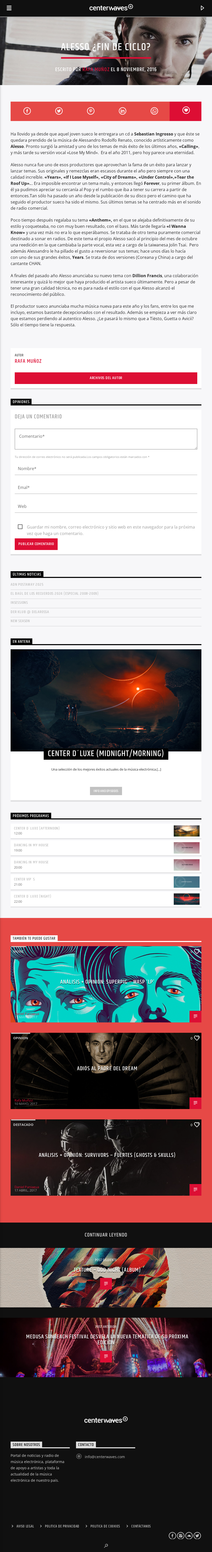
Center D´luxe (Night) (32, 896)
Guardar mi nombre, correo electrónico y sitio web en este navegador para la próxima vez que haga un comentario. (111, 527)
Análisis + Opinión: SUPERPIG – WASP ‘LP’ (107, 981)
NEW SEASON (20, 621)
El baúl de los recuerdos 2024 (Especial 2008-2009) (55, 593)
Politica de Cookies (105, 1526)
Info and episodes (106, 791)
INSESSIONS (19, 602)
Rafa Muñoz (95, 69)
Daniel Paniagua (26, 1013)
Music (18, 951)
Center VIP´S (24, 879)
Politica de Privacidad (62, 1526)
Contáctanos (141, 1526)
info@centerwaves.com (105, 1456)
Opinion (106, 34)
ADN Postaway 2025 (27, 584)
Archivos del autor (106, 378)
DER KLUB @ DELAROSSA (30, 611)
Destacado (23, 1124)
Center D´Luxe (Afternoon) (37, 828)
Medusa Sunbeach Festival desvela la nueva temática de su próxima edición (107, 1339)
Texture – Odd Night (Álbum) (107, 1270)
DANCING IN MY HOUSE (31, 845)
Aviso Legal (25, 1526)
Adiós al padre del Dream (107, 1068)
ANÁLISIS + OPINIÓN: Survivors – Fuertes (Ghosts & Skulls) (107, 1155)
